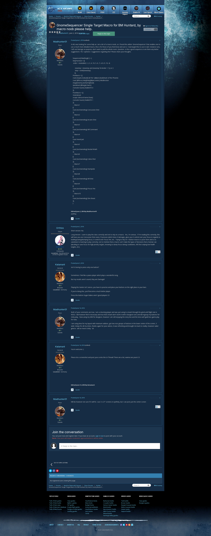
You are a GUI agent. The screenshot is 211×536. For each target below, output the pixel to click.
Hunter (99, 16)
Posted (77, 40)
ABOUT (51, 525)
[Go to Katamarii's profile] (60, 277)
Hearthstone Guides (91, 509)
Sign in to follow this (151, 26)
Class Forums (89, 16)
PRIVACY (86, 525)
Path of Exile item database (57, 507)
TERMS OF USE (96, 525)
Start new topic (84, 34)
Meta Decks (88, 503)
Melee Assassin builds (128, 507)
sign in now (99, 436)
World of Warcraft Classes (73, 16)
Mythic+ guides (72, 503)
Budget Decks (89, 505)
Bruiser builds (125, 503)
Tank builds (124, 501)
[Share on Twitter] (50, 470)
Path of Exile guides (55, 501)
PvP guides (70, 505)
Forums (59, 16)
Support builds (125, 511)
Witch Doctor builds (109, 511)
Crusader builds (108, 503)
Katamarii (60, 264)
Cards (87, 513)
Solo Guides (89, 511)
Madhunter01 (60, 41)
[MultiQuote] (72, 218)
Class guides (71, 501)
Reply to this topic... (70, 446)
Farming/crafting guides (110, 515)
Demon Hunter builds (110, 505)
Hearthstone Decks (91, 501)
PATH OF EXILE (53, 496)
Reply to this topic (103, 34)
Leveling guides (72, 511)
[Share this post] (159, 40)
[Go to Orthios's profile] (60, 240)
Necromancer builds (109, 509)
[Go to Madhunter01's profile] (52, 25)
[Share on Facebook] (53, 470)
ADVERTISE (70, 525)
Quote (77, 219)
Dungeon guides (144, 503)
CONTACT (60, 525)
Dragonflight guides (73, 507)
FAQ (78, 525)
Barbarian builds (108, 501)
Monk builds (107, 507)
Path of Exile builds (55, 503)
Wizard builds (107, 513)
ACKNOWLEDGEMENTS (112, 525)
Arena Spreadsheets (91, 507)
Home (52, 16)
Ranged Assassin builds (128, 505)
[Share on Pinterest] (57, 470)
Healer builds (125, 509)
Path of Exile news (54, 505)
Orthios (60, 228)
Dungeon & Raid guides (74, 509)
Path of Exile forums (55, 509)
